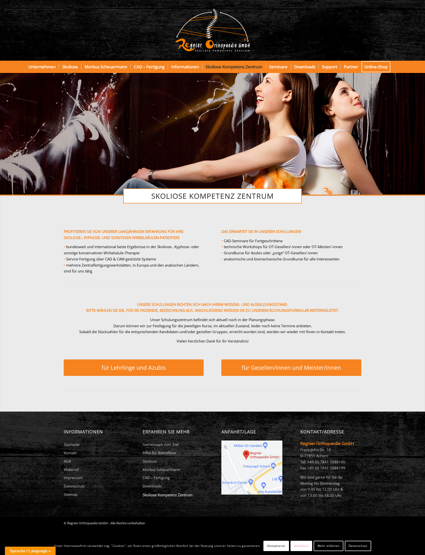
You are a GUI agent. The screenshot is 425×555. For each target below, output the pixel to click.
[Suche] (397, 67)
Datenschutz (74, 486)
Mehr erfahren (329, 545)
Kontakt (70, 452)
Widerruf (71, 469)
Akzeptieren (276, 545)
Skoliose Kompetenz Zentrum (168, 494)
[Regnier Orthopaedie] (212, 30)
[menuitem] (42, 67)
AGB (67, 461)
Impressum (73, 477)
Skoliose (150, 461)
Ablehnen (301, 545)
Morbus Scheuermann (161, 469)
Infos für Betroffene (159, 452)
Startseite (71, 444)
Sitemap (70, 494)
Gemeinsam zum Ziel (161, 444)
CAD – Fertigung (156, 477)
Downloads (152, 486)
